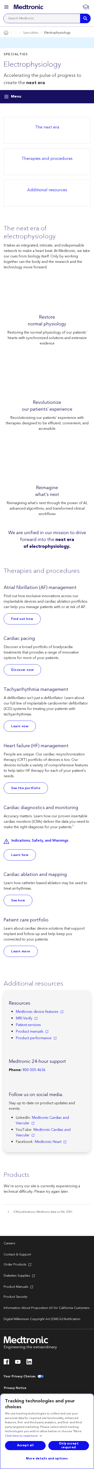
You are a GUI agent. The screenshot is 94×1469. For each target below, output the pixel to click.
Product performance (34, 1038)
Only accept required (69, 1445)
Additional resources (47, 190)
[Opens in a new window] (6, 1363)
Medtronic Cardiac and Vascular (42, 1120)
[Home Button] (6, 32)
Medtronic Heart (48, 1142)
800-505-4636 (34, 1070)
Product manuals (29, 1031)
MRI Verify (24, 1018)
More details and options (47, 1458)
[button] (7, 7)
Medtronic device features (37, 1012)
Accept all (25, 1445)
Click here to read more (21, 1436)
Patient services (28, 1025)
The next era (47, 127)
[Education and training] (85, 6)
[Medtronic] (28, 7)
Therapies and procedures (47, 159)
